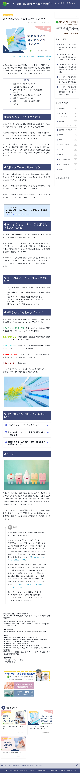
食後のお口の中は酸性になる (23, 87)
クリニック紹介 (46, 3)
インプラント (67, 113)
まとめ (15, 104)
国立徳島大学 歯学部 (21, 637)
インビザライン (68, 125)
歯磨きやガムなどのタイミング (24, 98)
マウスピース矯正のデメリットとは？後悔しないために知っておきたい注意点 (67, 57)
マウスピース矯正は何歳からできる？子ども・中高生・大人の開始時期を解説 (67, 79)
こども (67, 149)
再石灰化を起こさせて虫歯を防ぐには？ (27, 95)
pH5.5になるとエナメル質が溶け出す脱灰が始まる (28, 91)
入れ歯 (67, 154)
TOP (36, 3)
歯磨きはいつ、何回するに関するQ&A (26, 101)
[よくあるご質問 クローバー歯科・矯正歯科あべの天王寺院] (26, 6)
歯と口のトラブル (67, 159)
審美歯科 (67, 108)
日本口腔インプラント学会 (13, 660)
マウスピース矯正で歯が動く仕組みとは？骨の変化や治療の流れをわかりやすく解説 (67, 68)
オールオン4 (68, 117)
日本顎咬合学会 (9, 662)
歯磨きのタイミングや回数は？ (24, 84)
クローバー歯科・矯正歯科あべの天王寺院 (19, 621)
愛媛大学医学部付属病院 (22, 639)
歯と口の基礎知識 (8, 15)
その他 (67, 169)
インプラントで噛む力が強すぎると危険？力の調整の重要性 (67, 47)
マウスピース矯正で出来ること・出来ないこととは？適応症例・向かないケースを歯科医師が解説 (67, 90)
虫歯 (67, 140)
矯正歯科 (67, 121)
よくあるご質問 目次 (63, 178)
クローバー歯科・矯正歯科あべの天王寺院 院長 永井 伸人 (24, 631)
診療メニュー (72, 3)
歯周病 (67, 135)
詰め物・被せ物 (67, 144)
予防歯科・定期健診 (67, 130)
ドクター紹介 (59, 3)
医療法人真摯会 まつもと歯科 (24, 646)
